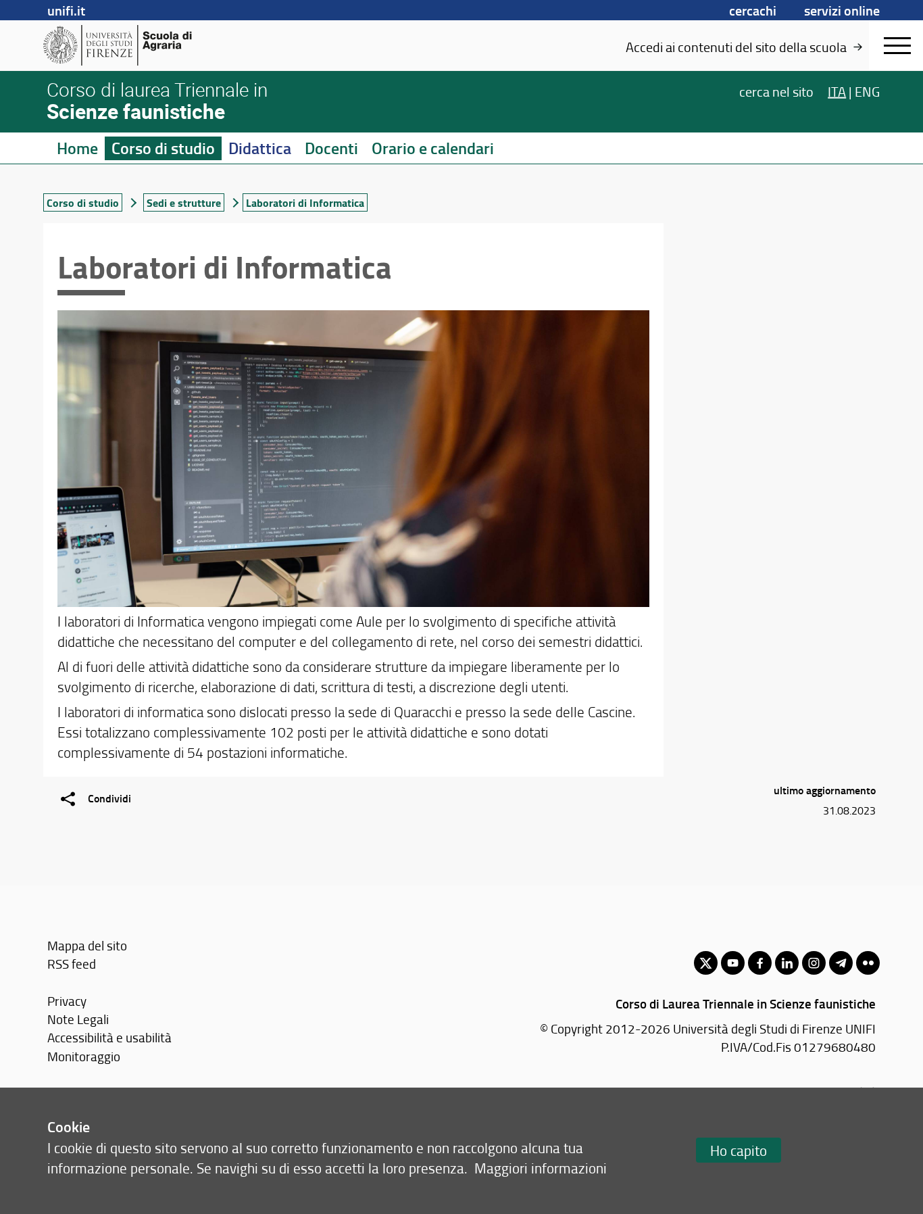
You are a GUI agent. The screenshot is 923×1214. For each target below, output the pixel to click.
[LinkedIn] (787, 963)
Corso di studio (163, 148)
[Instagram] (814, 963)
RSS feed (71, 963)
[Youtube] (733, 963)
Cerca (776, 90)
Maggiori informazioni (540, 1167)
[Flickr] (868, 963)
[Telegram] (841, 963)
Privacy (66, 1001)
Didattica (259, 148)
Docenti (331, 148)
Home (77, 148)
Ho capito (738, 1150)
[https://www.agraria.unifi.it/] (147, 45)
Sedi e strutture (184, 202)
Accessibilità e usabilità (109, 1037)
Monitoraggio (83, 1056)
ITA (837, 90)
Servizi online (842, 10)
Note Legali (78, 1019)
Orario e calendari (433, 148)
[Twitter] (706, 963)
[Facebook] (760, 963)
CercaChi (752, 10)
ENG (867, 90)
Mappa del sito (87, 945)
